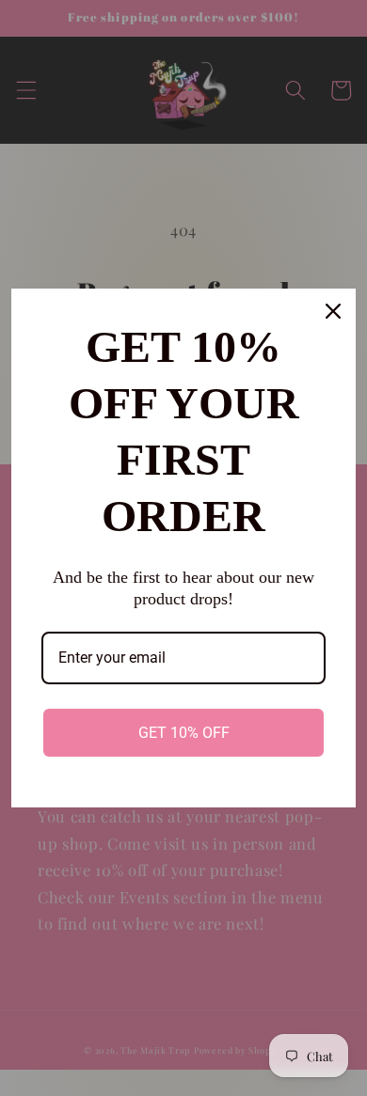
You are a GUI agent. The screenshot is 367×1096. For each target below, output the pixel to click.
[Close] (333, 311)
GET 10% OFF (184, 733)
